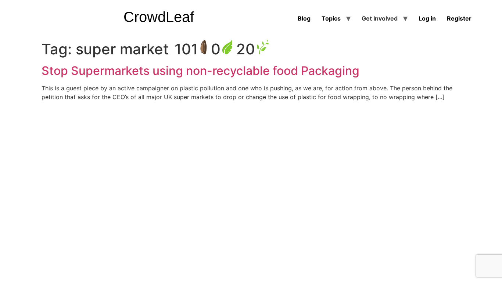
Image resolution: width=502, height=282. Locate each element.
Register (459, 18)
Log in (427, 18)
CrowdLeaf (158, 17)
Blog (304, 18)
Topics (331, 18)
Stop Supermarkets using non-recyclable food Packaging (200, 71)
